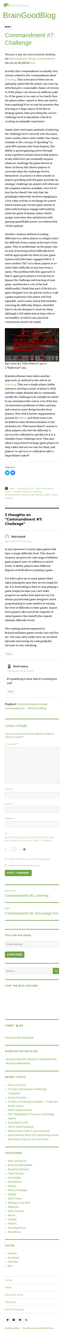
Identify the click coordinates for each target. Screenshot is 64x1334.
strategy (9, 498)
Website (10, 818)
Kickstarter (15, 1181)
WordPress (14, 1231)
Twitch (12, 1223)
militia (54, 495)
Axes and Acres (17, 1160)
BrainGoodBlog (29, 15)
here (32, 62)
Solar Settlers (16, 1211)
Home (8, 1280)
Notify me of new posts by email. (24, 865)
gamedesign (37, 495)
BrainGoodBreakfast (18, 1063)
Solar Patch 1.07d (18, 1122)
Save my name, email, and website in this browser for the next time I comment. (29, 839)
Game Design (16, 1173)
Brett (12, 488)
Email (9, 804)
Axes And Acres (14, 1294)
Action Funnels (17, 1097)
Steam (11, 1215)
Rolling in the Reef (19, 1202)
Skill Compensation (20, 1110)
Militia (22, 417)
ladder (47, 495)
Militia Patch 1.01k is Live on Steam (29, 1130)
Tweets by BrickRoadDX (19, 1037)
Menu (8, 27)
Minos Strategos (18, 1190)
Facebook (13, 1257)
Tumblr (8, 491)
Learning (10, 79)
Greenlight (14, 1177)
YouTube (13, 1261)
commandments (13, 495)
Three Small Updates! (21, 1126)
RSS (10, 1265)
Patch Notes (15, 1198)
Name (9, 789)
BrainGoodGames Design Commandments (32, 58)
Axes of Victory (17, 1084)
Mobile (12, 1194)
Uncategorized (16, 1227)
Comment (11, 744)
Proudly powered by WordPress (38, 1328)
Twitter (12, 1253)
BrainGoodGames (44, 488)
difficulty (26, 495)
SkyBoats (13, 1206)
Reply (9, 653)
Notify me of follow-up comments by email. (29, 859)
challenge (37, 491)
